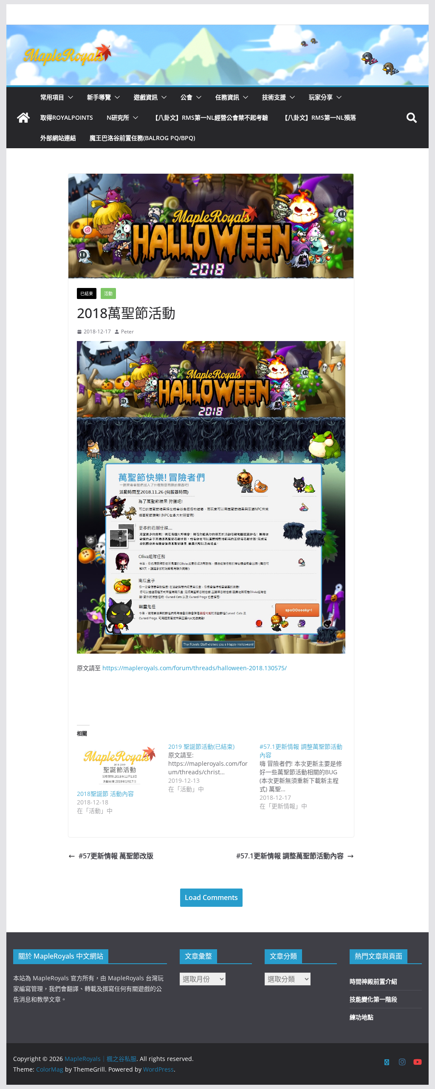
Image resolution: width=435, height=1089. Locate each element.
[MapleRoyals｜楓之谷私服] (217, 30)
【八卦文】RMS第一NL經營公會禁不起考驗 (210, 117)
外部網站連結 (58, 138)
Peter (127, 331)
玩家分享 (321, 97)
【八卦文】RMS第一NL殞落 (319, 117)
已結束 (86, 293)
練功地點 (361, 1017)
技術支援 (274, 97)
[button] (68, 97)
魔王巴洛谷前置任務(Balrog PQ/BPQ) (142, 138)
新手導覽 (99, 97)
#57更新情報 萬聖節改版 (116, 855)
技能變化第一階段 (373, 999)
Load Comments (211, 897)
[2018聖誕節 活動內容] (118, 766)
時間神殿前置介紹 (373, 981)
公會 (186, 97)
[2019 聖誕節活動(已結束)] (214, 767)
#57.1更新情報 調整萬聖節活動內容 (290, 855)
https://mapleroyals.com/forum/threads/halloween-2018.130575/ (194, 668)
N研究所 (118, 117)
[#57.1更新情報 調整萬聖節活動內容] (305, 776)
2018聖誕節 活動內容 (105, 794)
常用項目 (52, 97)
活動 (108, 293)
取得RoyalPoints (66, 117)
